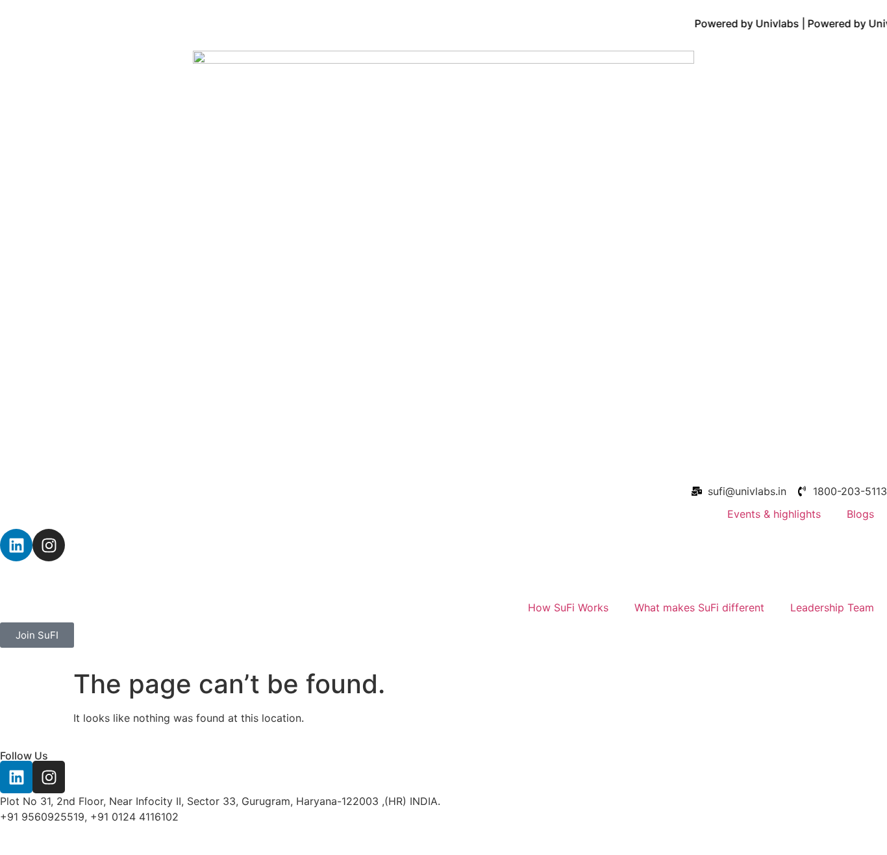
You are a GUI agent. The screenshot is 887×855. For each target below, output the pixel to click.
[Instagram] (48, 545)
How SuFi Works (568, 607)
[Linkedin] (16, 545)
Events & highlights (774, 513)
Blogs (860, 513)
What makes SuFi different (699, 607)
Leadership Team (832, 607)
